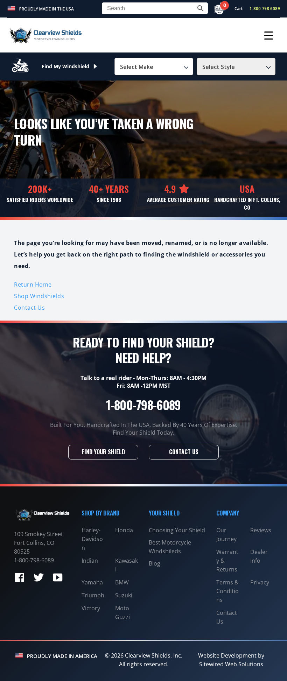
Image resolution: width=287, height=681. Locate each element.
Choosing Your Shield (177, 530)
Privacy (259, 582)
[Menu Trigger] (268, 35)
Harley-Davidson (92, 539)
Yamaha (92, 582)
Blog (154, 563)
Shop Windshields (39, 296)
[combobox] (153, 66)
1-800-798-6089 (143, 405)
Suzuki (123, 595)
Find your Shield (103, 452)
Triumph (93, 595)
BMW (122, 582)
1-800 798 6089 (264, 9)
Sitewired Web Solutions (231, 664)
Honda (124, 530)
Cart (235, 9)
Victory (91, 608)
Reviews (260, 530)
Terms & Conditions (227, 591)
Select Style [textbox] (218, 67)
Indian (90, 560)
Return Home (33, 284)
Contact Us (29, 307)
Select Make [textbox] (136, 67)
